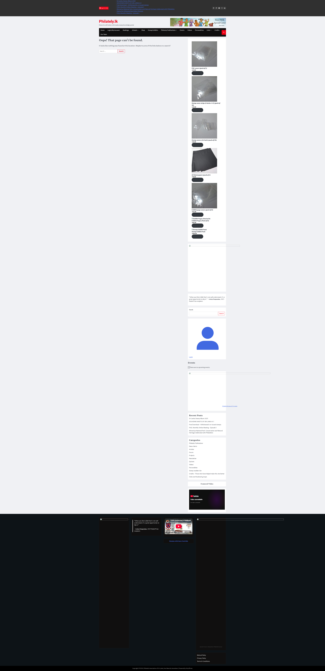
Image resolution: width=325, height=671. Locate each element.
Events (182, 30)
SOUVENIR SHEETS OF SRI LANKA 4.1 (129, 3)
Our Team (104, 34)
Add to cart (197, 73)
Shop (143, 30)
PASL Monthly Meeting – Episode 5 (128, 13)
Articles (191, 449)
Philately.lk (108, 21)
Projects (191, 455)
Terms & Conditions (203, 661)
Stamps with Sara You (177, 541)
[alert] (207, 367)
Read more (197, 110)
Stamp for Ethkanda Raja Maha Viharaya (130, 11)
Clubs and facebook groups (198, 477)
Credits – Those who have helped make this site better (206, 474)
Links (208, 30)
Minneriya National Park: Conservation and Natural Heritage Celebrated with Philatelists (146, 9)
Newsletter (192, 459)
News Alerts (193, 446)
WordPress (189, 668)
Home (103, 30)
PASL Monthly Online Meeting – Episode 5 (130, 7)
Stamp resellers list (195, 471)
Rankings (126, 30)
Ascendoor (175, 668)
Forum (191, 452)
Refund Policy (201, 655)
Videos (189, 30)
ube (187, 541)
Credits (217, 30)
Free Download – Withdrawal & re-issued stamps (133, 5)
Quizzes (191, 462)
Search (191, 309)
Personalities (199, 30)
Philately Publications (168, 30)
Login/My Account (114, 30)
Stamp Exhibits (153, 30)
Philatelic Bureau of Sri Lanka (229, 406)
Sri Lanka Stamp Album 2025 (126, 1)
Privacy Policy (201, 658)
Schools (134, 30)
